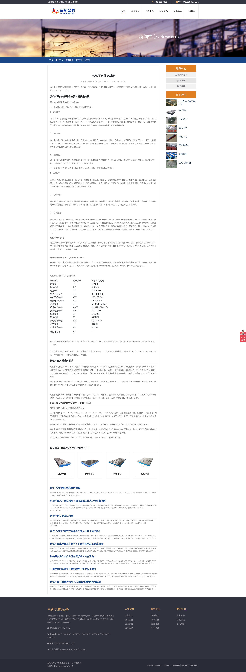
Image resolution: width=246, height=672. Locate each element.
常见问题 (181, 86)
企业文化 (129, 619)
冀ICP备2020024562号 (63, 666)
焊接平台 (117, 474)
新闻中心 (164, 11)
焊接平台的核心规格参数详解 (65, 488)
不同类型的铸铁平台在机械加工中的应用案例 (73, 569)
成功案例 (129, 627)
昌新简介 (129, 615)
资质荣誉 (129, 623)
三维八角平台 (185, 162)
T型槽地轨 (183, 145)
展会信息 (155, 623)
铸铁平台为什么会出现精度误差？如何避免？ (73, 556)
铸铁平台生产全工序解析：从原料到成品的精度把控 (76, 543)
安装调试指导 (181, 74)
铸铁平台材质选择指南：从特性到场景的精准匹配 (75, 581)
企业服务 (181, 615)
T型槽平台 (90, 474)
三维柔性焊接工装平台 (187, 102)
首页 (123, 11)
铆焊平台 (183, 110)
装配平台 (145, 474)
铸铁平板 (176, 665)
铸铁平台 (62, 474)
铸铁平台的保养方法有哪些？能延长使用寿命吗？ (75, 531)
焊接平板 (193, 665)
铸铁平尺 (183, 136)
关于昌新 (135, 11)
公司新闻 (155, 615)
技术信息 (155, 627)
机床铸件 (183, 127)
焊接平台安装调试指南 (61, 515)
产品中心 (149, 11)
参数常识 (69, 60)
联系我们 (192, 11)
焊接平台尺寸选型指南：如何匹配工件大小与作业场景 (77, 500)
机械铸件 (183, 119)
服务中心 (178, 11)
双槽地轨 (183, 154)
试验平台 (167, 665)
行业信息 (155, 619)
